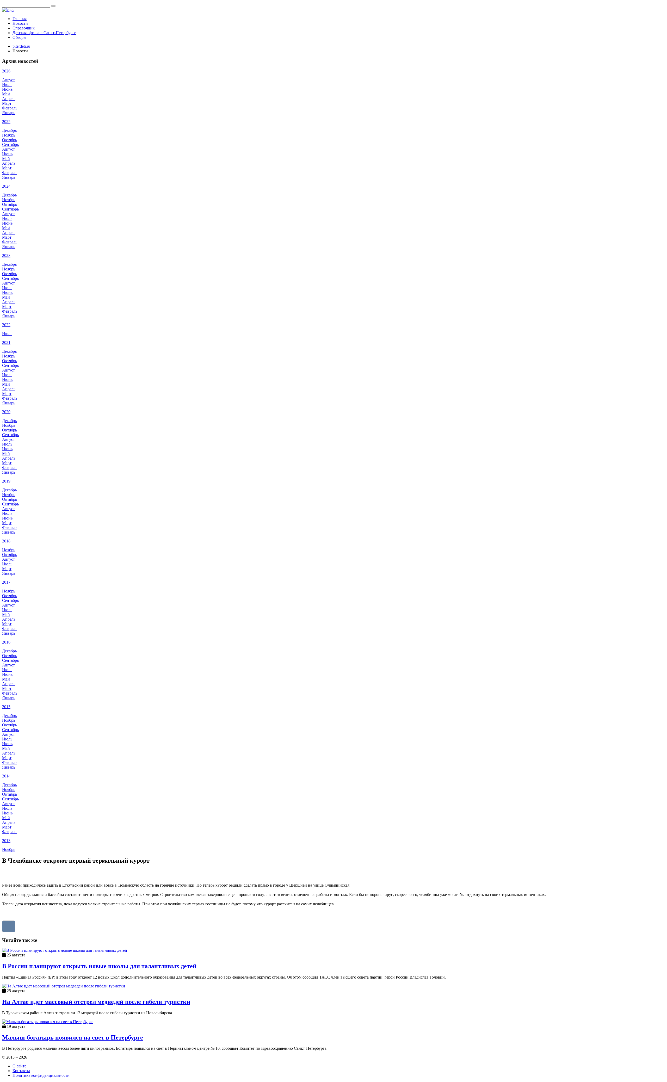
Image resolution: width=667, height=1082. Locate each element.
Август (8, 80)
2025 (6, 121)
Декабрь (9, 130)
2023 (6, 255)
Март (6, 103)
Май (6, 94)
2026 (6, 71)
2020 (6, 412)
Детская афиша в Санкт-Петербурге (44, 32)
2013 (6, 840)
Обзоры (19, 37)
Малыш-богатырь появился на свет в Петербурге (72, 1037)
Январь (8, 112)
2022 (6, 325)
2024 (6, 186)
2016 (6, 642)
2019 (6, 481)
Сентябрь (10, 144)
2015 (6, 706)
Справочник (24, 28)
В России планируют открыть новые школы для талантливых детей (99, 966)
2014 (6, 776)
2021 (6, 342)
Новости (20, 23)
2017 (6, 582)
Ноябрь (8, 135)
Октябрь (9, 140)
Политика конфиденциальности (41, 1075)
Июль (7, 84)
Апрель (8, 98)
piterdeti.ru (21, 46)
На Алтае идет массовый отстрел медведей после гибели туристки (96, 1001)
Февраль (9, 108)
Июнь (7, 89)
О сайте (19, 1066)
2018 (6, 541)
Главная (20, 18)
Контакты (21, 1070)
